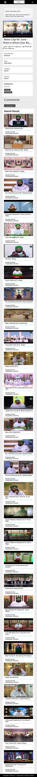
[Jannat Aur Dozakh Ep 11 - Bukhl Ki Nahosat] (18, 690)
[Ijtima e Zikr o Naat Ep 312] (18, 424)
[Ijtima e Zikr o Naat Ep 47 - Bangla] (18, 163)
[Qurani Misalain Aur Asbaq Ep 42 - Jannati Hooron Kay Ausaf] (18, 602)
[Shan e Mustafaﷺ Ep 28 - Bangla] (18, 229)
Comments (10, 106)
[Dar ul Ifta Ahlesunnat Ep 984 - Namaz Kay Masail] (18, 294)
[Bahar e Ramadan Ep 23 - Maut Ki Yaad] (18, 315)
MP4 (6, 89)
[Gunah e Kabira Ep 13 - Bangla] (18, 272)
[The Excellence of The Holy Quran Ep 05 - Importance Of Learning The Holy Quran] (18, 557)
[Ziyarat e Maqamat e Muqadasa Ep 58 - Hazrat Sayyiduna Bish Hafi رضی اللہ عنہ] (18, 534)
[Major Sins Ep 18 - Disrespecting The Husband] (18, 647)
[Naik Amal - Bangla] (18, 251)
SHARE (7, 92)
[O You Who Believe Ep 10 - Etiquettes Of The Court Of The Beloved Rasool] (18, 625)
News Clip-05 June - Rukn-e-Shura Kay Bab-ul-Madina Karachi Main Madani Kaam (17, 15)
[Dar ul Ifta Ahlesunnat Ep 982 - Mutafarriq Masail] (18, 445)
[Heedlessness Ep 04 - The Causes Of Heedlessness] (18, 756)
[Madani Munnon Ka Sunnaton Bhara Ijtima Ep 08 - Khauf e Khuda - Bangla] (18, 380)
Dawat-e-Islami (9, 11)
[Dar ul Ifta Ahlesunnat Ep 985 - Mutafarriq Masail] (18, 185)
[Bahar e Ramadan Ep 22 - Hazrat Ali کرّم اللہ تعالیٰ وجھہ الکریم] (18, 488)
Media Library (16, 11)
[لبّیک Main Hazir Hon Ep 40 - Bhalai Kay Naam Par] (18, 402)
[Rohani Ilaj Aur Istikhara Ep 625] (18, 580)
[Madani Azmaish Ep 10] (18, 358)
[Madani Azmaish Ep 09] (18, 669)
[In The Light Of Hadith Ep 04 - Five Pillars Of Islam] (18, 712)
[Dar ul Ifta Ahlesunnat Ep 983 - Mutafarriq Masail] (18, 467)
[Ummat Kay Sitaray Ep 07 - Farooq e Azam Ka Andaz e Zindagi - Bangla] (18, 206)
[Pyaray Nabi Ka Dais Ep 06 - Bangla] (18, 337)
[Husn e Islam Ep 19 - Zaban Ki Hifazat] (18, 735)
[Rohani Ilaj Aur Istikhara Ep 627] (18, 120)
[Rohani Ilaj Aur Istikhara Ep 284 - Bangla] (18, 142)
